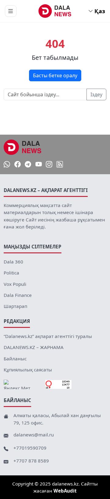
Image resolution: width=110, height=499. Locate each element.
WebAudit (65, 491)
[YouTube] (38, 164)
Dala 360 (13, 262)
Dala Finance (18, 295)
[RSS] (60, 164)
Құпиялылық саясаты (28, 370)
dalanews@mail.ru (33, 435)
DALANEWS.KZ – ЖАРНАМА (34, 347)
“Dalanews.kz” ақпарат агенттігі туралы (48, 336)
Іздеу (96, 94)
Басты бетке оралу (55, 75)
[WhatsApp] (7, 164)
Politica (11, 273)
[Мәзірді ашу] (10, 11)
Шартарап (15, 306)
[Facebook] (17, 164)
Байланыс (15, 358)
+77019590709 (29, 448)
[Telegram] (28, 164)
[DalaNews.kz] (23, 147)
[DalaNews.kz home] (55, 11)
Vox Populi (15, 284)
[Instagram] (49, 164)
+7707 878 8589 (31, 461)
